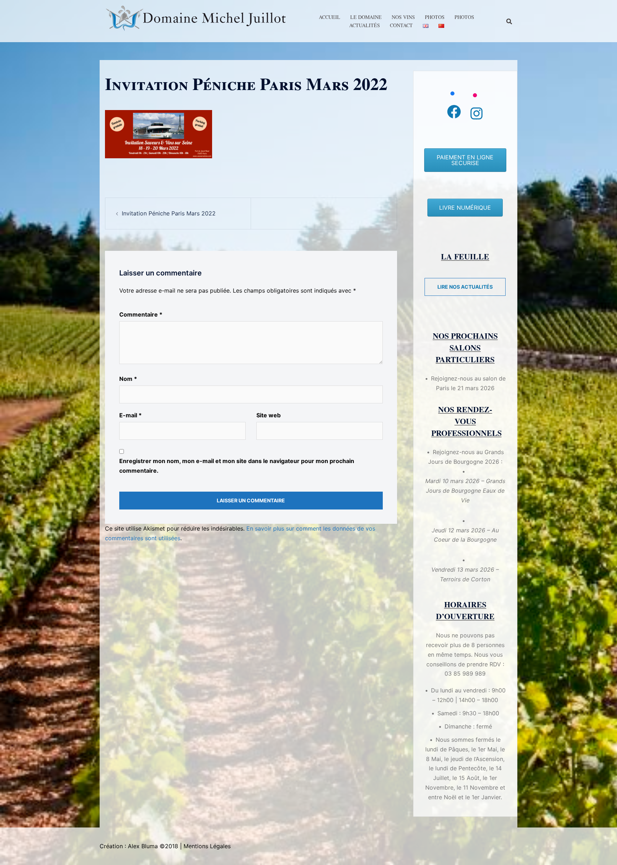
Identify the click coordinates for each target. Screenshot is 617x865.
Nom (128, 378)
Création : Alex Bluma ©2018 (139, 846)
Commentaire (140, 314)
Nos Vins (403, 17)
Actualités (364, 25)
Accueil (329, 17)
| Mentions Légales (205, 846)
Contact (401, 25)
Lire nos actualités (465, 287)
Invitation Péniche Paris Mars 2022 (169, 213)
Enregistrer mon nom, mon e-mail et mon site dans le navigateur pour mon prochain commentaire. (236, 465)
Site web (268, 415)
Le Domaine (366, 17)
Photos (435, 17)
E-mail (130, 415)
